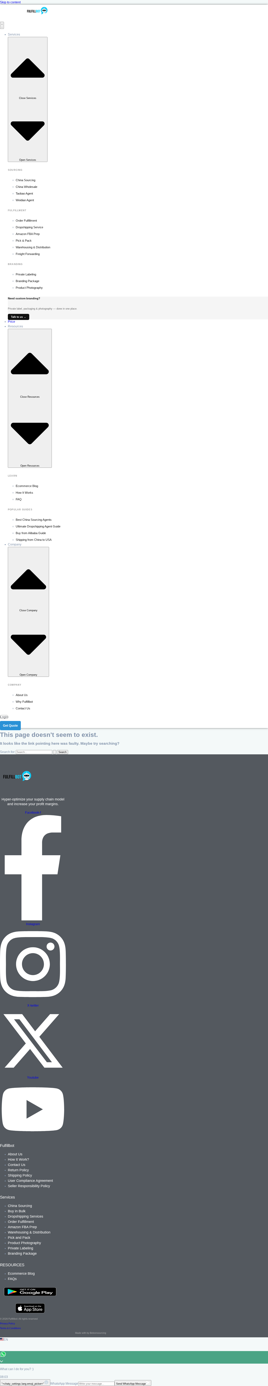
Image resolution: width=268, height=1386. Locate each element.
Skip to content (10, 2)
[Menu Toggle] (2, 25)
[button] (134, 1339)
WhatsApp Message (64, 1383)
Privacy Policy (7, 1323)
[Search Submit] (54, 752)
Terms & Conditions (10, 1328)
